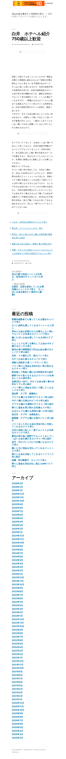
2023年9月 (17, 588)
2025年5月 (17, 518)
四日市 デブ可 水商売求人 (26, 414)
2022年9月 (17, 629)
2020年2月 (17, 737)
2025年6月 (17, 514)
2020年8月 (17, 717)
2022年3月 (17, 650)
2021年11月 (17, 664)
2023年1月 (17, 616)
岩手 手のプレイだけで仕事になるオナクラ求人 (33, 443)
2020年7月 (17, 720)
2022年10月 (18, 626)
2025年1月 (17, 532)
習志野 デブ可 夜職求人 (25, 393)
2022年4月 (17, 647)
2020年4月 (17, 731)
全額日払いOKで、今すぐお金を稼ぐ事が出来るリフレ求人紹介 (33, 382)
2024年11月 (18, 539)
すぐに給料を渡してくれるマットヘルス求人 (33, 326)
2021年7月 (17, 678)
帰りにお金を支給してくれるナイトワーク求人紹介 (33, 455)
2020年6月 (17, 724)
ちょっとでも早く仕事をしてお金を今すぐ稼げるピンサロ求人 (33, 344)
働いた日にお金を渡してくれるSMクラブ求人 (32, 338)
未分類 (30, 263)
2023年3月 (17, 609)
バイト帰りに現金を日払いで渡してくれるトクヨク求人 (33, 388)
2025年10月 (18, 500)
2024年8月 (17, 549)
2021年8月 (17, 675)
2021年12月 (18, 661)
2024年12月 (18, 535)
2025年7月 (17, 511)
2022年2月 (17, 654)
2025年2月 (17, 528)
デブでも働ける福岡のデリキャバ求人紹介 (33, 404)
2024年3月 (17, 567)
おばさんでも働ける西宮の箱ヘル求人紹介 (33, 411)
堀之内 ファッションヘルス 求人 (27, 228)
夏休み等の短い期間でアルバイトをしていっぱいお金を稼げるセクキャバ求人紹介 (33, 437)
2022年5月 (17, 643)
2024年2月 (17, 570)
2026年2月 (17, 487)
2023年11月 (18, 581)
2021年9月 (17, 671)
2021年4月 (17, 689)
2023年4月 (17, 605)
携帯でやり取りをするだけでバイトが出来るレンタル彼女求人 (33, 376)
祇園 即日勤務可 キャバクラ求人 (29, 460)
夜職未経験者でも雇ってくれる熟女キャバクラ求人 (32, 320)
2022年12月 (18, 619)
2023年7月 (17, 595)
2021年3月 (17, 692)
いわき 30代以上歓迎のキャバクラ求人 (29, 222)
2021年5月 (17, 685)
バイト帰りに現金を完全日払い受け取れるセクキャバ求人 (32, 367)
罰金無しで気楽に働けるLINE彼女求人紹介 (32, 372)
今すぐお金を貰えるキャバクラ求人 (29, 359)
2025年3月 (17, 525)
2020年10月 (18, 710)
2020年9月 (17, 713)
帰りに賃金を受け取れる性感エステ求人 (31, 407)
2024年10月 (18, 542)
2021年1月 (17, 699)
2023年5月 (17, 602)
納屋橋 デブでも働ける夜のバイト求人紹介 (32, 419)
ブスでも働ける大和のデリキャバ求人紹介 (33, 397)
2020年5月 (17, 727)
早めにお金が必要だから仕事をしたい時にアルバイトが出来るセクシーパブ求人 (33, 332)
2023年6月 (17, 598)
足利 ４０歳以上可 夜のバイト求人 (30, 355)
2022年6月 (17, 640)
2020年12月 (18, 703)
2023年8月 (17, 591)
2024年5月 (17, 560)
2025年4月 (17, 521)
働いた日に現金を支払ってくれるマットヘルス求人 (33, 449)
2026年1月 (17, 490)
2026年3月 (17, 483)
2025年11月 (18, 497)
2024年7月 (17, 553)
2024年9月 (17, 546)
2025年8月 (17, 508)
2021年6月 (17, 682)
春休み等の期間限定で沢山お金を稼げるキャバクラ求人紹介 (32, 350)
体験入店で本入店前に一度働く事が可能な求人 (32, 244)
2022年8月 (17, 633)
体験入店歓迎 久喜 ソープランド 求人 (30, 362)
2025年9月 (17, 504)
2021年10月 (18, 668)
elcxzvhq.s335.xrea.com (22, 44)
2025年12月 (18, 494)
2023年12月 (18, 577)
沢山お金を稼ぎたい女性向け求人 (28, 14)
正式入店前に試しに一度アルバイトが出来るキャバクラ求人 (32, 431)
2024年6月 (17, 556)
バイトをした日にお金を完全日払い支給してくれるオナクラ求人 (33, 425)
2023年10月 (18, 584)
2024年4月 (17, 563)
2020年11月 (18, 706)
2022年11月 (18, 622)
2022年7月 (17, 636)
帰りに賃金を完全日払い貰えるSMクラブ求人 (32, 464)
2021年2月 (17, 696)
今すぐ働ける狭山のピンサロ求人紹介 (30, 400)
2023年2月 (17, 612)
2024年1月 (17, 574)
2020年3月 (17, 734)
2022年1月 (17, 657)
